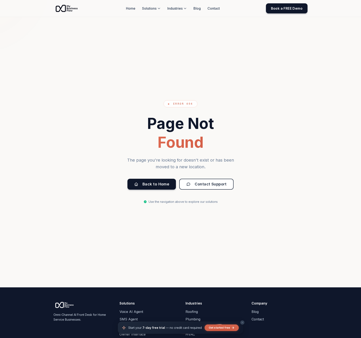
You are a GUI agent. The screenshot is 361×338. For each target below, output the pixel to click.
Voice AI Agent (131, 312)
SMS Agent (128, 319)
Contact (213, 8)
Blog (197, 8)
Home (130, 8)
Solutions (149, 8)
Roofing (192, 312)
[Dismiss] (242, 322)
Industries (175, 8)
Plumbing (193, 319)
